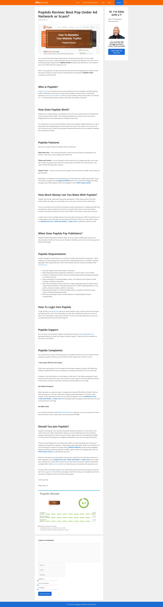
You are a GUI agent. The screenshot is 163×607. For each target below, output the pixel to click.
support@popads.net (86, 334)
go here (56, 311)
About (109, 2)
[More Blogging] (42, 2)
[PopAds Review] (54, 503)
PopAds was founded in (53, 95)
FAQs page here (47, 472)
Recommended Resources (90, 2)
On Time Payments (43, 583)
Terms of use (42, 265)
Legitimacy (41, 579)
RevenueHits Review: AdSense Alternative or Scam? (54, 530)
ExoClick (55, 464)
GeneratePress (91, 604)
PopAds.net (42, 91)
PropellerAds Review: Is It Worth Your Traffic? (53, 528)
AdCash (63, 464)
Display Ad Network (45, 526)
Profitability (41, 587)
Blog (103, 2)
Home (77, 2)
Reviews (118, 2)
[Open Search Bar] (125, 2)
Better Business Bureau (65, 412)
